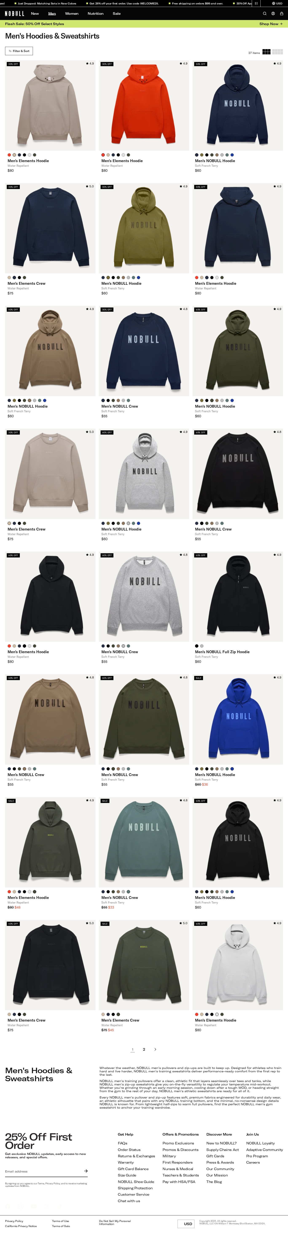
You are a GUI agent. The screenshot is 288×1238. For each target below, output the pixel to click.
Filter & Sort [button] (21, 51)
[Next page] (155, 1049)
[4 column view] (277, 51)
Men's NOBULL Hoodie (215, 160)
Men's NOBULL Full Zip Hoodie (222, 652)
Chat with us (129, 1201)
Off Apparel (235, 3)
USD (189, 1225)
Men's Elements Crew (27, 283)
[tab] (9, 155)
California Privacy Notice (21, 1226)
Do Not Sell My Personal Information (115, 1222)
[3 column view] (266, 51)
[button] (256, 3)
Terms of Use (60, 1221)
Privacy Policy (14, 1221)
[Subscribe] (85, 1171)
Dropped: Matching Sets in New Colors (35, 3)
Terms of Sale (61, 1226)
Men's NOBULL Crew (119, 406)
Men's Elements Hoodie (28, 160)
